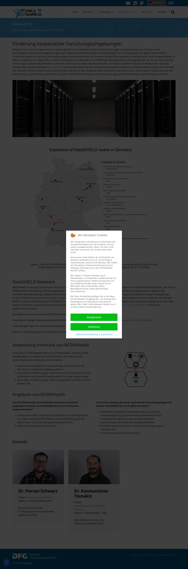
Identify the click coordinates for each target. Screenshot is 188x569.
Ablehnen (94, 327)
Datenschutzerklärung (87, 334)
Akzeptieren (94, 317)
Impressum (106, 334)
